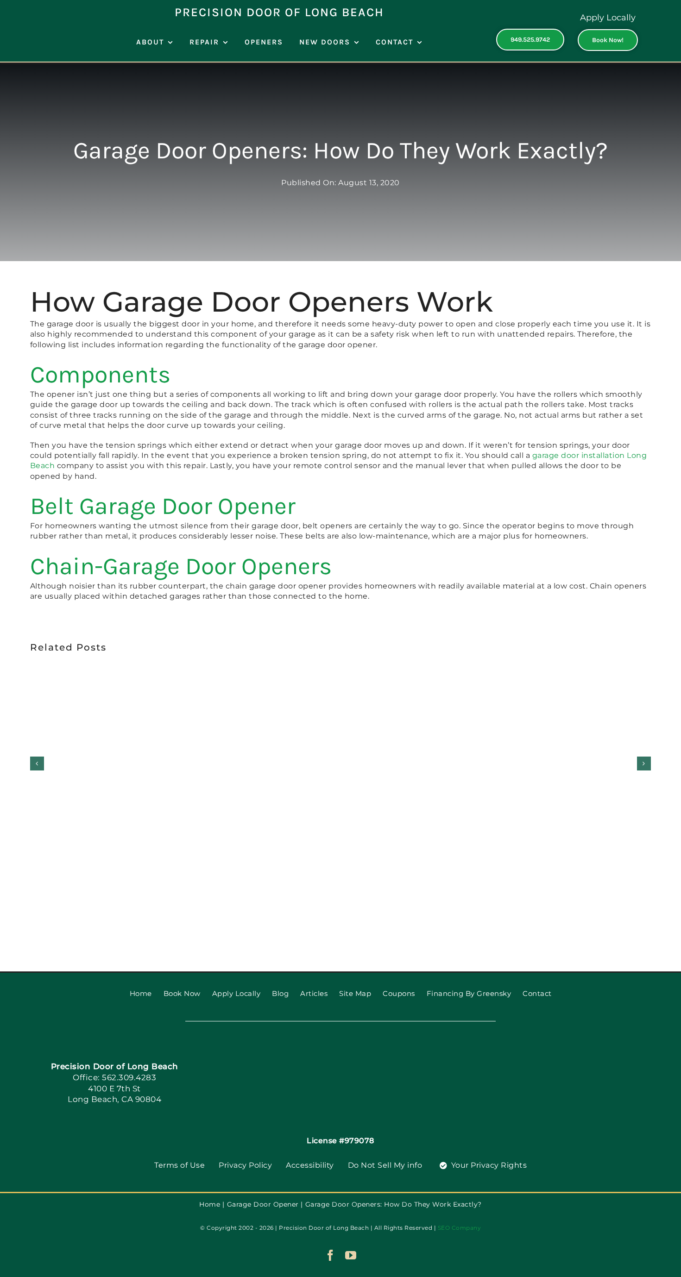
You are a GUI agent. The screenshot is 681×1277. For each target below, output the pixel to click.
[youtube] (351, 1255)
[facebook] (330, 1255)
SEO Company (459, 1227)
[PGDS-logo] (340, 1053)
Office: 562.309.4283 (114, 1077)
